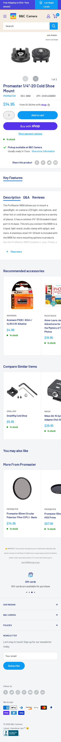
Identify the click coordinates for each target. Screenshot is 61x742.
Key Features (12, 178)
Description (11, 197)
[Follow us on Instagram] (18, 692)
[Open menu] (5, 16)
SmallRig (11, 411)
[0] (55, 16)
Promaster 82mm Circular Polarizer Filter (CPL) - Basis (22, 515)
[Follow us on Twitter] (11, 692)
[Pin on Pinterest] (43, 162)
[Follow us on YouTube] (30, 692)
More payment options (30, 133)
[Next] (35, 79)
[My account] (48, 16)
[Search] (54, 26)
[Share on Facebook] (37, 162)
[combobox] (26, 26)
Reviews (38, 197)
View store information (43, 151)
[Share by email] (55, 162)
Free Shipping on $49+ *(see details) (16, 4)
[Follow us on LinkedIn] (42, 692)
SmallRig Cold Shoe (17, 415)
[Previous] (25, 79)
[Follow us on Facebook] (5, 692)
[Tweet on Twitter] (49, 162)
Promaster (9, 96)
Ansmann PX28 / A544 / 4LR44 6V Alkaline (19, 321)
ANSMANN (11, 315)
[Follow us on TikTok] (36, 692)
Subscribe (14, 665)
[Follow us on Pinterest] (24, 692)
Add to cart (37, 115)
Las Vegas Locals (48, 4)
